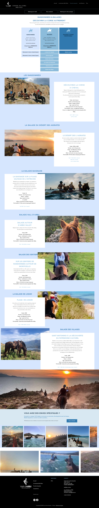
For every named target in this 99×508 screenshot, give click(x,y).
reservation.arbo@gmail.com (70, 492)
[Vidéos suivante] (97, 461)
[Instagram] (34, 500)
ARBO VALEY (17, 7)
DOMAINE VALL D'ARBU (19, 5)
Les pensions (36, 488)
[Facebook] (37, 500)
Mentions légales (59, 505)
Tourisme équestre (37, 486)
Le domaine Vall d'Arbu (38, 483)
